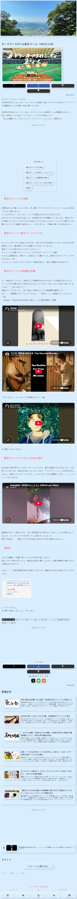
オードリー (30, 619)
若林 (14, 623)
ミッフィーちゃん (52, 619)
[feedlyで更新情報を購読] (38, 680)
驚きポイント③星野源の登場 (36, 177)
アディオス (21, 619)
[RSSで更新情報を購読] (44, 680)
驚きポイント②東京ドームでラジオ (39, 172)
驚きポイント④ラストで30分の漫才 (39, 183)
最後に (28, 188)
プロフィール (14, 890)
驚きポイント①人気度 (34, 167)
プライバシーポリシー (38, 893)
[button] (62, 86)
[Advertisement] (38, 141)
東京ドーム (7, 623)
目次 (35, 161)
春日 (68, 619)
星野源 (61, 619)
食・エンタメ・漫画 (9, 619)
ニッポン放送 (40, 619)
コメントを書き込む (38, 866)
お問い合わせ (63, 890)
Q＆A (38, 890)
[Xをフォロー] (33, 680)
